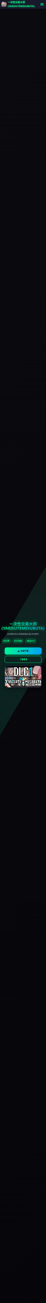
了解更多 (23, 659)
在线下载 (24, 651)
